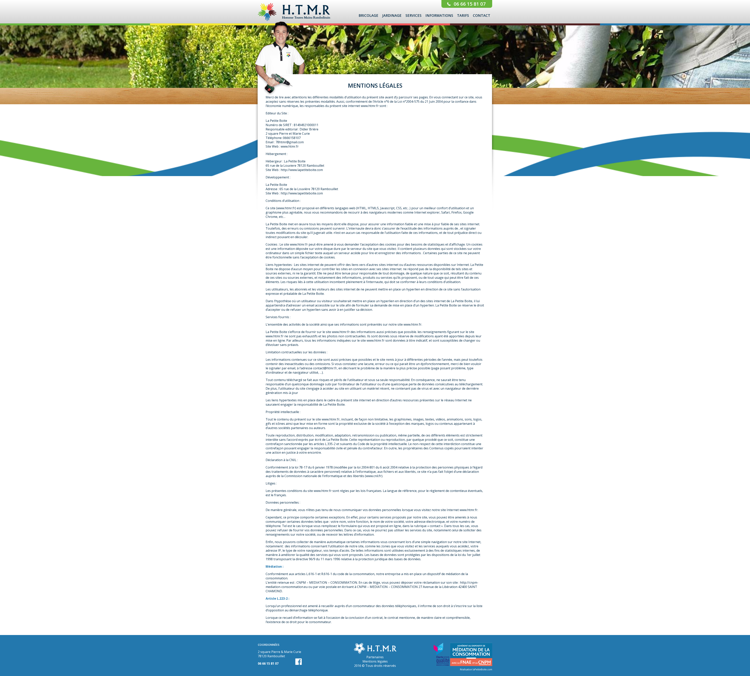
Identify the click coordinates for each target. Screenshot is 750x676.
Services (413, 15)
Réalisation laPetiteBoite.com (476, 669)
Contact (481, 15)
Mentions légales (375, 661)
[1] (374, 69)
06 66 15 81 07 (470, 4)
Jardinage (392, 15)
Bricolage (368, 15)
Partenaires (375, 657)
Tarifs (463, 15)
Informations (439, 15)
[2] (378, 69)
